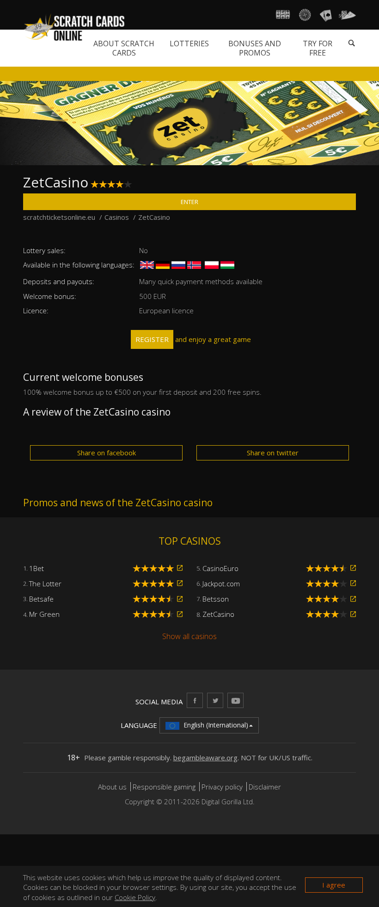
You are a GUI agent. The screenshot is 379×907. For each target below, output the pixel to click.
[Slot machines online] (283, 15)
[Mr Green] (180, 614)
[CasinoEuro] (353, 568)
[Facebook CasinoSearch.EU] (195, 700)
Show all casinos (189, 636)
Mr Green (44, 614)
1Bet (36, 568)
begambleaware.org (205, 757)
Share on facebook (106, 452)
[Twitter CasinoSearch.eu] (215, 700)
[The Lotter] (180, 583)
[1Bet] (180, 568)
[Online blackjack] (326, 15)
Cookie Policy (135, 897)
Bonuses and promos (254, 48)
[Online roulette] (304, 15)
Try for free (317, 48)
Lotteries (189, 43)
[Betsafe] (180, 599)
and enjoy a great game (193, 339)
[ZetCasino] (353, 614)
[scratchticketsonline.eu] (74, 27)
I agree (333, 884)
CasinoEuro (220, 568)
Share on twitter (273, 452)
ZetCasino (218, 614)
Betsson (215, 598)
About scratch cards (123, 48)
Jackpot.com (221, 583)
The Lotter (45, 583)
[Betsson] (353, 599)
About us (113, 786)
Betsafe (41, 598)
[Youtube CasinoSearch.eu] (235, 700)
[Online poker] (347, 15)
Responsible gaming (164, 786)
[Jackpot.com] (353, 583)
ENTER (189, 202)
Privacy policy (222, 786)
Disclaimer (265, 786)
